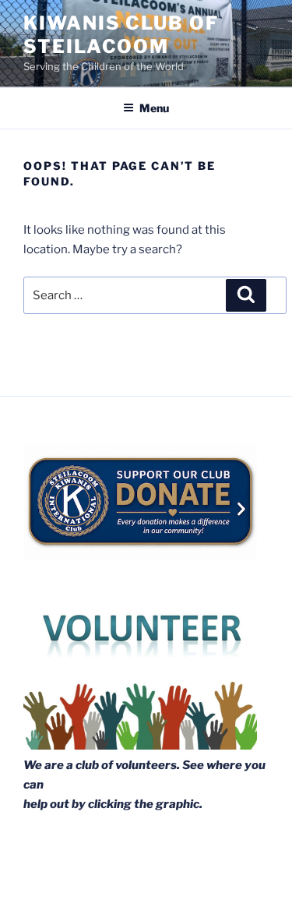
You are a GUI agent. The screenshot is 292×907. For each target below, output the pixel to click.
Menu (154, 108)
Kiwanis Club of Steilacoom (121, 35)
